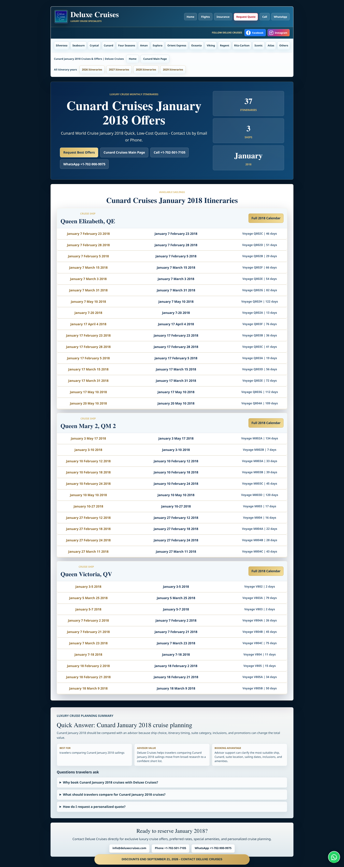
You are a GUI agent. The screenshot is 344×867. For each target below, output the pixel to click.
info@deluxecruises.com (129, 848)
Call (264, 17)
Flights (205, 17)
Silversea (61, 45)
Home (190, 17)
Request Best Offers (79, 152)
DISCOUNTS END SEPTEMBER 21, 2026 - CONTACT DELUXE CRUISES (172, 859)
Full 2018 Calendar (265, 218)
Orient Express (176, 45)
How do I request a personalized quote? (94, 806)
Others (283, 45)
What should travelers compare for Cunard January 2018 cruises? (114, 794)
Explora (157, 45)
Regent (224, 45)
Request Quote (245, 17)
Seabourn (78, 45)
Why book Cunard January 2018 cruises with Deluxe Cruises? (110, 782)
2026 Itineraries (92, 69)
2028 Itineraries (146, 69)
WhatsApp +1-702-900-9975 (84, 164)
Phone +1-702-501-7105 (170, 848)
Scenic (258, 45)
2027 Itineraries (119, 69)
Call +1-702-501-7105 (169, 152)
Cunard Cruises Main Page (124, 152)
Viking (211, 45)
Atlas (271, 45)
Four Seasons (126, 45)
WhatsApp (280, 17)
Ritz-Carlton (241, 45)
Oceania (196, 45)
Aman (144, 45)
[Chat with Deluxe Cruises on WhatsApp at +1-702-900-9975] (334, 857)
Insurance (223, 17)
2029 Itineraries (173, 69)
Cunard (108, 45)
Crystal (94, 45)
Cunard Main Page (155, 59)
